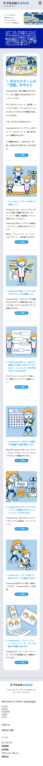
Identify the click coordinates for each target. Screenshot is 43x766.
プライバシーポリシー (10, 753)
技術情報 (5, 746)
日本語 (4, 714)
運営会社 (5, 756)
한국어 (4, 717)
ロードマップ (13, 44)
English (4, 706)
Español (5, 709)
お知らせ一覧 (7, 730)
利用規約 (5, 749)
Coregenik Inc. (30, 689)
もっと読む (20, 155)
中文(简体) (6, 711)
